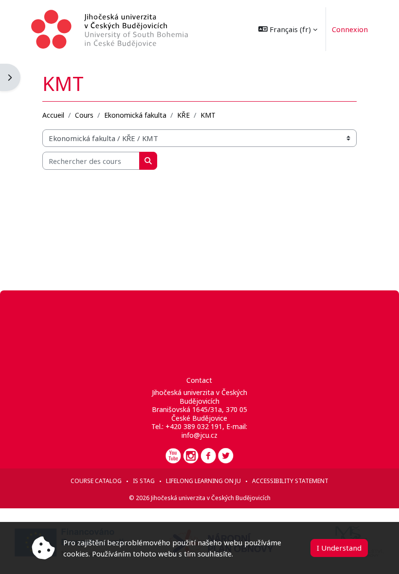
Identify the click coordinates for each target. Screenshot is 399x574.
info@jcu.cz (199, 435)
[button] (288, 29)
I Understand (339, 548)
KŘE (183, 115)
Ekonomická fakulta (135, 115)
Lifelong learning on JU (203, 481)
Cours (84, 115)
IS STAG (144, 481)
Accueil (53, 115)
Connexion (350, 29)
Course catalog (96, 481)
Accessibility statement (290, 481)
